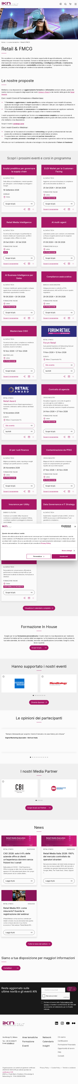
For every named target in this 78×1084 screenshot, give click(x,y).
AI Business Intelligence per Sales (19, 276)
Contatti (61, 1056)
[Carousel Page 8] (43, 757)
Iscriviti (48, 371)
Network (47, 1037)
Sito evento (49, 365)
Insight (46, 1046)
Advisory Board (44, 92)
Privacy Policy (46, 543)
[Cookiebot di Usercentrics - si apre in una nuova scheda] (62, 526)
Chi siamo (62, 1037)
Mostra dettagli (67, 550)
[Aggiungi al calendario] (29, 209)
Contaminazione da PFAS (59, 450)
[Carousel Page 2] (35, 695)
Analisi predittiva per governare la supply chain (19, 170)
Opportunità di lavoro (66, 1048)
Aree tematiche (30, 1037)
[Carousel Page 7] (44, 695)
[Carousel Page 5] (40, 695)
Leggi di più (10, 881)
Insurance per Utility (19, 504)
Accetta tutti (64, 556)
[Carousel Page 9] (45, 757)
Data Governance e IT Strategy (59, 504)
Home (3, 42)
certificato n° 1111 (7, 1072)
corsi (22, 124)
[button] (70, 4)
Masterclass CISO (19, 331)
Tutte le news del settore (37, 944)
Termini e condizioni (69, 1068)
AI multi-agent (59, 222)
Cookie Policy (55, 1068)
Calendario (48, 1041)
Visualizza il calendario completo (38, 608)
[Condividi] (24, 209)
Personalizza (37, 556)
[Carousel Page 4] (36, 757)
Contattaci (8, 968)
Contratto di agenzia (59, 389)
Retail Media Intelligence (19, 222)
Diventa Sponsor (37, 702)
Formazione (28, 1041)
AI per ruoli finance (19, 450)
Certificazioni (63, 1041)
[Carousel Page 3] (37, 695)
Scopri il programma (50, 209)
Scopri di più (10, 204)
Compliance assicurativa (59, 276)
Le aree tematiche (13, 42)
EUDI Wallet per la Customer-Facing (59, 170)
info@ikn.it (10, 1043)
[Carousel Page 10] (47, 757)
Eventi (25, 1046)
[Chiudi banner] (75, 526)
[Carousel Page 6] (42, 695)
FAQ (59, 1052)
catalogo (16, 124)
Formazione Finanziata (67, 1045)
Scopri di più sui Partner (36, 808)
